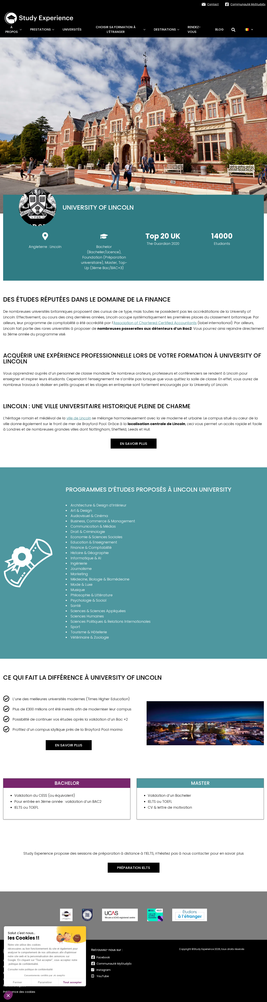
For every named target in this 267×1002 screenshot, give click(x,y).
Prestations (40, 29)
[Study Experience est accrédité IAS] (87, 915)
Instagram (104, 970)
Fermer (17, 982)
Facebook (103, 957)
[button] (8, 995)
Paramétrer (45, 982)
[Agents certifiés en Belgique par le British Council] (155, 915)
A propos (11, 29)
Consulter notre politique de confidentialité (30, 969)
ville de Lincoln (78, 418)
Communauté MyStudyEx (114, 964)
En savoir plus (133, 443)
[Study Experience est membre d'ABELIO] (66, 915)
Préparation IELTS (133, 867)
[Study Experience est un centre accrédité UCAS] (119, 915)
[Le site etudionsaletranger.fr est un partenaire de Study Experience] (190, 915)
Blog (219, 29)
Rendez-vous (194, 29)
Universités (72, 29)
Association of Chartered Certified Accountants (155, 322)
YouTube (103, 976)
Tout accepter (72, 982)
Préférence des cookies (19, 992)
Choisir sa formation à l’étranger (115, 29)
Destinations (165, 29)
